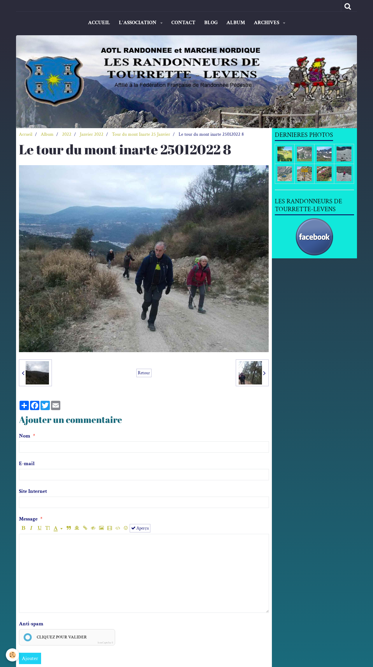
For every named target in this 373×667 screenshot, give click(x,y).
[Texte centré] (77, 528)
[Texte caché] (93, 528)
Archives (267, 22)
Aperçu (142, 528)
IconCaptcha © (105, 642)
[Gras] (23, 528)
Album (235, 22)
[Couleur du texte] (58, 528)
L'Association (138, 22)
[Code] (117, 528)
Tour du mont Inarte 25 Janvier (141, 134)
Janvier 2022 (91, 134)
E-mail (27, 463)
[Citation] (68, 528)
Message (28, 519)
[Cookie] (12, 654)
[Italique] (31, 528)
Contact (183, 22)
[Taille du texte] (47, 528)
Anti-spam (31, 623)
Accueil (99, 22)
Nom (24, 436)
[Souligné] (39, 528)
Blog (211, 22)
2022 (66, 134)
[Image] (101, 528)
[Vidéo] (109, 528)
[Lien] (85, 528)
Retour (144, 373)
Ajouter (30, 658)
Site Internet (33, 491)
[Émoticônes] (126, 528)
